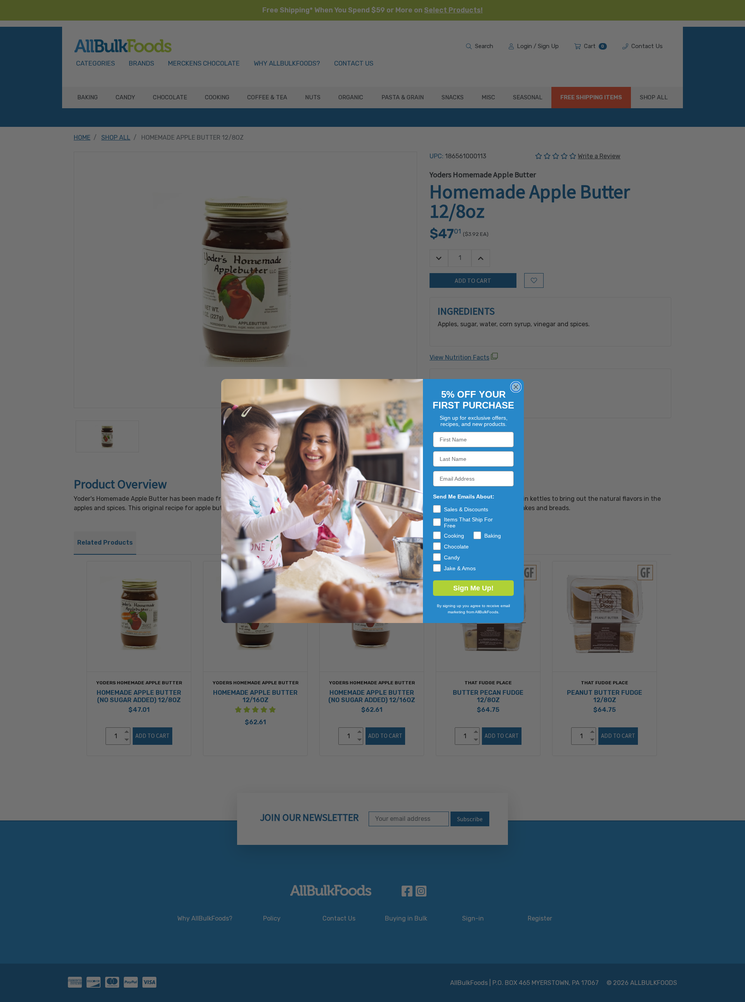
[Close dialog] (516, 387)
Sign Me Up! (473, 588)
